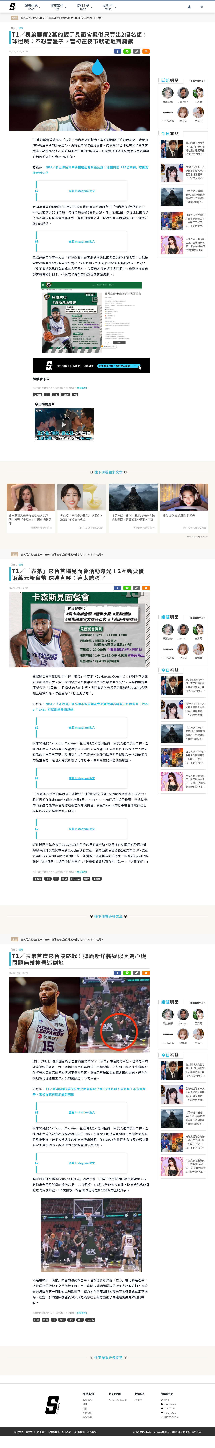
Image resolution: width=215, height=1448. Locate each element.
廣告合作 (41, 1431)
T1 (47, 394)
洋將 (71, 1320)
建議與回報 (54, 1431)
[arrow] (12, 6)
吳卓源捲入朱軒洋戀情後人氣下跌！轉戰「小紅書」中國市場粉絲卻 (30, 519)
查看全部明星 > (197, 80)
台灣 (48, 879)
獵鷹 (45, 1320)
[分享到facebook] (118, 51)
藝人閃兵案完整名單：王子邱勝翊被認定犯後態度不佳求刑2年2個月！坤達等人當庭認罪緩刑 (63, 17)
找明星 (138, 1400)
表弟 (55, 394)
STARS (107, 7)
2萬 (75, 394)
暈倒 (62, 1320)
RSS (166, 1400)
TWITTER (169, 1408)
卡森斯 (65, 394)
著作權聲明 (79, 1431)
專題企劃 (87, 1412)
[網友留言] (146, 51)
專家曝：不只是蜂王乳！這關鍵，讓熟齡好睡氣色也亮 (81, 517)
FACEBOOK (171, 1404)
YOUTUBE (170, 1412)
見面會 (37, 394)
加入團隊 (91, 1431)
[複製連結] (136, 51)
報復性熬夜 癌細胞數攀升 (179, 515)
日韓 (85, 1408)
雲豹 (86, 879)
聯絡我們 (30, 1431)
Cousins (75, 879)
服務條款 (66, 1431)
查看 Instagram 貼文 (82, 191)
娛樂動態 (87, 1400)
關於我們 (18, 1431)
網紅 (85, 1404)
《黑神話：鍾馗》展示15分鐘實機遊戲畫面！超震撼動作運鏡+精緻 (133, 517)
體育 (21, 28)
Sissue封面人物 (118, 1400)
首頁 (13, 28)
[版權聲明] (81, 387)
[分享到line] (127, 51)
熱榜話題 (87, 1417)
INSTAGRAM (171, 1417)
